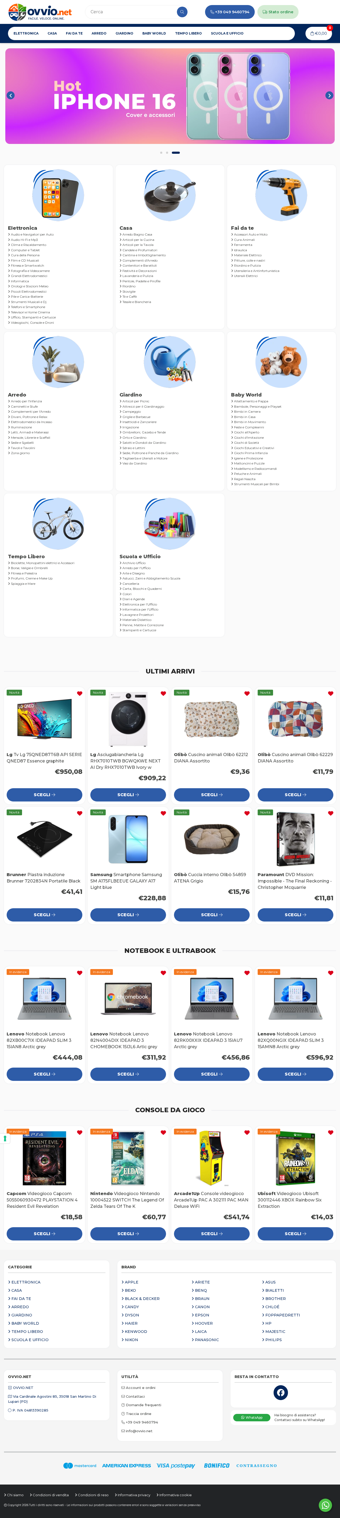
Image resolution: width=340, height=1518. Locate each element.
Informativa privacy (133, 1495)
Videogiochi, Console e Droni (32, 323)
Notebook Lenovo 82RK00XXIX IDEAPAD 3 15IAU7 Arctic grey (212, 999)
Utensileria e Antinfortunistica (256, 271)
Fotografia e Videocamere (30, 271)
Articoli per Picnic (135, 401)
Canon (202, 1306)
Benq (200, 1290)
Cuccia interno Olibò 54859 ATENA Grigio (212, 839)
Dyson (131, 1315)
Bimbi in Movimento (249, 422)
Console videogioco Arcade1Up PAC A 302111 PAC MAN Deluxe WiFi (212, 1158)
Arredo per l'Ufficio (136, 568)
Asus (270, 1282)
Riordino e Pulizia (247, 265)
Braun (202, 1298)
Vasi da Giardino (134, 463)
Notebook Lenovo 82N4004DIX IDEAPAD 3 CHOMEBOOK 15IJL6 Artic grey (128, 999)
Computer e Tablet (25, 250)
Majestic (274, 1331)
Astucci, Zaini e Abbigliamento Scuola (151, 578)
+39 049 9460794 (232, 12)
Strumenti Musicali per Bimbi (256, 484)
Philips (273, 1339)
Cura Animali (244, 240)
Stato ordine (280, 12)
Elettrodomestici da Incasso (31, 422)
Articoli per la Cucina (138, 240)
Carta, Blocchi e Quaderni (142, 589)
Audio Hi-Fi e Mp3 (24, 240)
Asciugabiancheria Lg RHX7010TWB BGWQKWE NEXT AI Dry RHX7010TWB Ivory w (128, 719)
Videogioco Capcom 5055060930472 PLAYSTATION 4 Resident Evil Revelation (44, 1158)
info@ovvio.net (138, 1431)
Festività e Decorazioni (139, 271)
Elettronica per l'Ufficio (139, 604)
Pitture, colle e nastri (249, 260)
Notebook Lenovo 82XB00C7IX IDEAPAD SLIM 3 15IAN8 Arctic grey (44, 999)
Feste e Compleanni (248, 427)
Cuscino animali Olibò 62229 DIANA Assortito (295, 719)
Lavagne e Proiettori (138, 615)
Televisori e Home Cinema (30, 312)
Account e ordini (140, 1387)
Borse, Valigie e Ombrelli (29, 568)
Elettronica (26, 33)
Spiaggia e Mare (22, 584)
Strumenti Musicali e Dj (28, 302)
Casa (52, 33)
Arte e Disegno (133, 573)
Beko (130, 1290)
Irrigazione (130, 427)
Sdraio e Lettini (133, 448)
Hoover (203, 1323)
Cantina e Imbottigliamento (144, 255)
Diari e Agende (133, 599)
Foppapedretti (282, 1315)
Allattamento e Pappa (250, 401)
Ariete (202, 1282)
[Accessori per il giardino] (170, 96)
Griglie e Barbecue (136, 417)
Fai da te (74, 33)
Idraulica (240, 250)
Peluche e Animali (247, 474)
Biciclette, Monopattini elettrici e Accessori (42, 563)
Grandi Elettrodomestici (28, 276)
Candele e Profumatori (139, 250)
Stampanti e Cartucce (139, 630)
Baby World (154, 33)
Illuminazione (21, 427)
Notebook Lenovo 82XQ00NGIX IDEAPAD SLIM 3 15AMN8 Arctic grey (295, 999)
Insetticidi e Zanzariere (139, 422)
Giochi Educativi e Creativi (253, 448)
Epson (201, 1315)
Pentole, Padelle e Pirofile (141, 281)
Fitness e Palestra (23, 573)
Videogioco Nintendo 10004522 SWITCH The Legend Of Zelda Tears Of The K (128, 1158)
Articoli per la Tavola (138, 245)
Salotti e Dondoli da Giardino (144, 443)
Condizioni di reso (93, 1495)
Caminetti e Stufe (24, 406)
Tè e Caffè (129, 297)
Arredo (99, 33)
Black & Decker (142, 1298)
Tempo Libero (188, 33)
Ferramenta (242, 245)
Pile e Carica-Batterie (26, 297)
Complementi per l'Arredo (30, 411)
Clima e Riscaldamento (28, 245)
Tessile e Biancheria (136, 302)
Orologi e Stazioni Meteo (29, 286)
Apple (131, 1282)
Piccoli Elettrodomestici (28, 291)
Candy (131, 1306)
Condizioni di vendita (50, 1495)
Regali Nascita (244, 479)
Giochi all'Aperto (246, 432)
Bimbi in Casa (244, 417)
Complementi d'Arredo (140, 260)
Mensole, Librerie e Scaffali (30, 438)
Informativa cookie (175, 1495)
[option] (170, 96)
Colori (126, 594)
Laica (200, 1331)
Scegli (43, 794)
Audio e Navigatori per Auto (32, 234)
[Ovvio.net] (40, 11)
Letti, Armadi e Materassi (29, 432)
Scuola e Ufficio (227, 33)
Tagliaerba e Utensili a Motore (144, 458)
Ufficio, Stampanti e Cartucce (33, 317)
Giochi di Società (246, 443)
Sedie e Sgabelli (22, 443)
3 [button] (176, 153)
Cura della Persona (25, 255)
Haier (131, 1323)
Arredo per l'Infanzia (26, 401)
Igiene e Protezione (248, 458)
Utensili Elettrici (245, 276)
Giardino (124, 33)
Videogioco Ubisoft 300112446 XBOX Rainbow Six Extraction (295, 1158)
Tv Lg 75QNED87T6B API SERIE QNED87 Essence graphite (44, 719)
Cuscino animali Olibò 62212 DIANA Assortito (212, 719)
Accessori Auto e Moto (250, 234)
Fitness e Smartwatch (27, 265)
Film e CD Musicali (24, 260)
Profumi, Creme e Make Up (31, 578)
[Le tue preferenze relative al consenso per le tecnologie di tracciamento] (5, 1138)
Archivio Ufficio (134, 563)
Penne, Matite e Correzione (143, 625)
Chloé (271, 1306)
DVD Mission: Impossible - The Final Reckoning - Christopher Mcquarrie (295, 839)
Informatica (19, 281)
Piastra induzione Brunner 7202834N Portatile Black (44, 839)
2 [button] (167, 153)
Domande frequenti (143, 1405)
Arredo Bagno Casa (137, 234)
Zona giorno (20, 453)
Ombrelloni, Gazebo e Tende (144, 432)
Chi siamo (15, 1495)
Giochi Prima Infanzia (250, 453)
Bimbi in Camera (247, 411)
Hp (267, 1323)
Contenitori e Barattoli (139, 265)
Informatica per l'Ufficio (140, 609)
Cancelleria (130, 584)
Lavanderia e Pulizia (137, 276)
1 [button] (161, 153)
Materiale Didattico (136, 620)
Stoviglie (128, 291)
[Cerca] (182, 12)
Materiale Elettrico (247, 255)
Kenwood (135, 1331)
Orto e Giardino (134, 438)
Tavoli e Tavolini (22, 448)
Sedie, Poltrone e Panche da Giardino (150, 453)
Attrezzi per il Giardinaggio (143, 406)
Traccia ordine (138, 1414)
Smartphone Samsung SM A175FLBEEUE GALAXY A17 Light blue (128, 839)
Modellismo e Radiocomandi (255, 469)
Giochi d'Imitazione (248, 438)
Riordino (128, 286)
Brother (275, 1298)
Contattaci (135, 1396)
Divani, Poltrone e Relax (28, 417)
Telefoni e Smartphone (27, 307)
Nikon (131, 1339)
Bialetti (274, 1290)
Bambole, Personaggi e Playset (257, 406)
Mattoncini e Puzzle (249, 463)
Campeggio (131, 411)
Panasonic (206, 1339)
